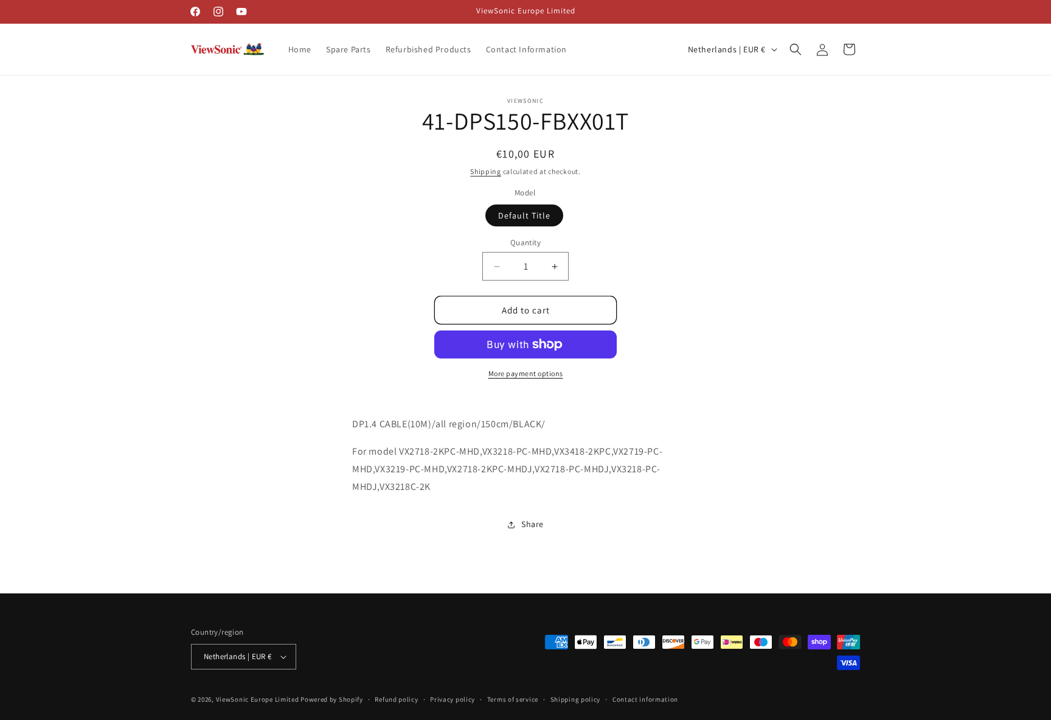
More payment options (525, 373)
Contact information (645, 699)
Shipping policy (575, 699)
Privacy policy (452, 699)
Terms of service (512, 699)
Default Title (524, 215)
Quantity (525, 242)
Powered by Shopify (331, 699)
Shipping (485, 171)
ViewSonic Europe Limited (257, 699)
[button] (795, 49)
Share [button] (532, 524)
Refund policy (396, 699)
